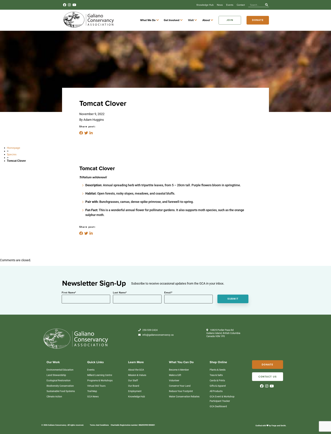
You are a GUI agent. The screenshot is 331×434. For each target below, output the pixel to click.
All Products (216, 391)
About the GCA (136, 369)
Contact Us (267, 376)
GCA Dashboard (218, 406)
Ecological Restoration (59, 380)
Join (230, 20)
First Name (69, 292)
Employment (135, 391)
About (206, 20)
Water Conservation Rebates (184, 396)
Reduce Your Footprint (181, 391)
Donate (258, 20)
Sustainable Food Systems (61, 391)
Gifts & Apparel (218, 385)
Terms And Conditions (99, 425)
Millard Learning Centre (99, 375)
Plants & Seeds (217, 369)
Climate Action (54, 396)
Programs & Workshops (100, 380)
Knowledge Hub (205, 4)
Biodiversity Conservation (60, 385)
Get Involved (171, 20)
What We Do (148, 20)
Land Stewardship (56, 375)
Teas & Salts (216, 375)
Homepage (13, 148)
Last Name (120, 292)
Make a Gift (175, 375)
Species (11, 154)
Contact (241, 4)
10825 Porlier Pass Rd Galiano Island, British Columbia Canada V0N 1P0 (223, 333)
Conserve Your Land (179, 385)
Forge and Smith (279, 425)
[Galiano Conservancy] (88, 27)
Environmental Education (60, 369)
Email (168, 292)
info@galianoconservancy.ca (158, 334)
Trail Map (92, 391)
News (220, 4)
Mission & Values (137, 375)
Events (229, 4)
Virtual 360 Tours (96, 385)
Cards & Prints (217, 380)
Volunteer (174, 380)
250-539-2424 (150, 330)
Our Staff (133, 380)
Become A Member (179, 369)
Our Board (133, 385)
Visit (191, 20)
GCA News (93, 396)
